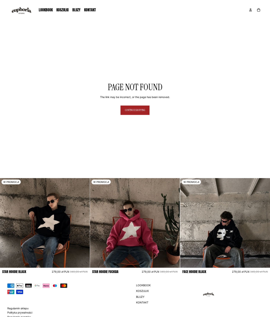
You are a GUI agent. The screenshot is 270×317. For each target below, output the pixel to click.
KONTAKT (142, 302)
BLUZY (140, 296)
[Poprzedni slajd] (5, 223)
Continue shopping (135, 110)
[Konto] (250, 10)
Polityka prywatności (19, 312)
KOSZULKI (142, 290)
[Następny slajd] (84, 223)
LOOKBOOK (143, 285)
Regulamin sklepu (17, 308)
